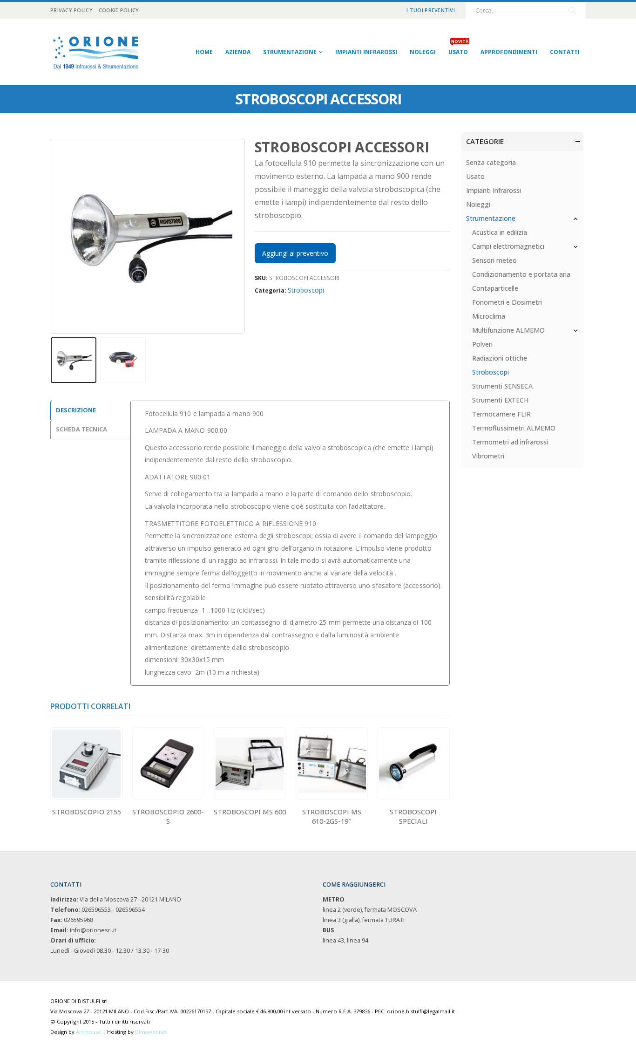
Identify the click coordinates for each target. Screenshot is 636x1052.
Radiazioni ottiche (499, 358)
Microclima (488, 316)
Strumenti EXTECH (500, 400)
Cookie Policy (119, 10)
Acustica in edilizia (499, 232)
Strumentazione (290, 52)
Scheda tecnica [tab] (81, 429)
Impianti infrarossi (366, 52)
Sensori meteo (494, 260)
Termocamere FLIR (501, 414)
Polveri (482, 344)
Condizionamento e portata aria (521, 274)
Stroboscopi (306, 290)
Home (204, 52)
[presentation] (53, 236)
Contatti (565, 52)
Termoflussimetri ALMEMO (513, 428)
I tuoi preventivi (430, 10)
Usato (458, 49)
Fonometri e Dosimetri (507, 302)
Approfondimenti (508, 52)
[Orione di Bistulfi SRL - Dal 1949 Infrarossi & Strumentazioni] (96, 51)
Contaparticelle (495, 288)
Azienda (237, 52)
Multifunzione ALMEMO (508, 330)
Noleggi (423, 52)
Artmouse (88, 1031)
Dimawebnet (151, 1031)
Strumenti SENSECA (502, 386)
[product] (86, 764)
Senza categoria (491, 162)
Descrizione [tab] (76, 410)
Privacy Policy (71, 10)
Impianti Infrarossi (493, 190)
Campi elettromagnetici (508, 246)
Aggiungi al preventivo (295, 253)
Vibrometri (488, 455)
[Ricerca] (572, 10)
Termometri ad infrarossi (510, 441)
